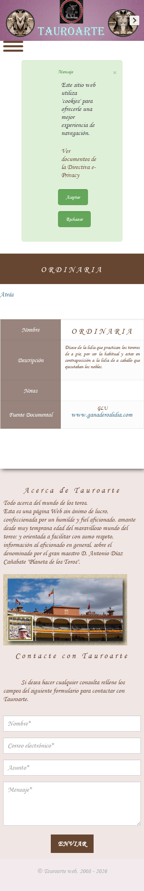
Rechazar (74, 219)
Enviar (72, 843)
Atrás (6, 294)
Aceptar (73, 197)
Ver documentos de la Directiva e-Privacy (78, 163)
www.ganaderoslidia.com (101, 415)
